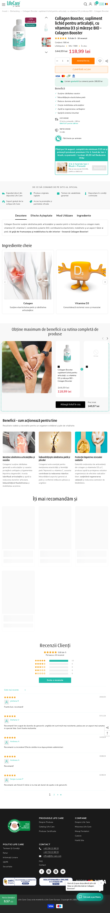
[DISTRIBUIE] (105, 61)
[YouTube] (62, 871)
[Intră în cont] (90, 4)
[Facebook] (41, 871)
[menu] (3, 4)
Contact (42, 865)
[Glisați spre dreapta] (105, 282)
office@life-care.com (52, 856)
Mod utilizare (64, 215)
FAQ (41, 861)
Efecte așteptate (41, 215)
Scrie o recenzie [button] (55, 680)
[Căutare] (85, 4)
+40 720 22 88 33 (51, 852)
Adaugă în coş (83, 61)
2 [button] (54, 794)
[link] (100, 61)
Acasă (4, 11)
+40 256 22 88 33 (51, 848)
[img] (10, 697)
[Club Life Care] (101, 4)
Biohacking (15, 11)
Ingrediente (84, 215)
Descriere (21, 215)
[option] (20, 34)
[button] (106, 4)
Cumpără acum (82, 69)
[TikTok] (55, 871)
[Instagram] (48, 871)
